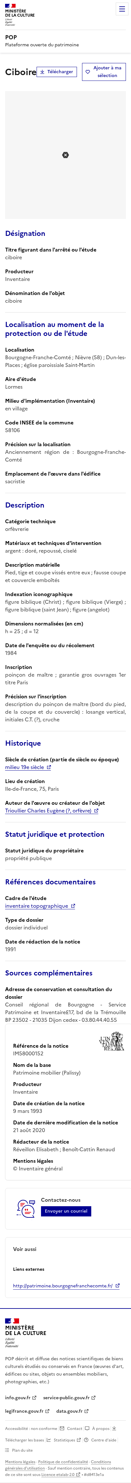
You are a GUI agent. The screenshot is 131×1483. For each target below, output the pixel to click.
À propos (100, 1429)
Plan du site (22, 1450)
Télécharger (60, 71)
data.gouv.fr (69, 1411)
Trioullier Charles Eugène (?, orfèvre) (48, 810)
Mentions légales (20, 1462)
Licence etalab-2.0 (57, 1475)
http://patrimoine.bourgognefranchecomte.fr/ (63, 1286)
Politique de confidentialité (63, 1462)
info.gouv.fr (18, 1397)
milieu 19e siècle (24, 767)
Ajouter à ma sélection (107, 72)
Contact (74, 1429)
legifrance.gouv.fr (24, 1411)
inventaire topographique (36, 906)
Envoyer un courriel (66, 1211)
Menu (122, 9)
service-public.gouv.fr (66, 1397)
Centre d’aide (103, 1440)
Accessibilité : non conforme (31, 1429)
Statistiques (64, 1440)
